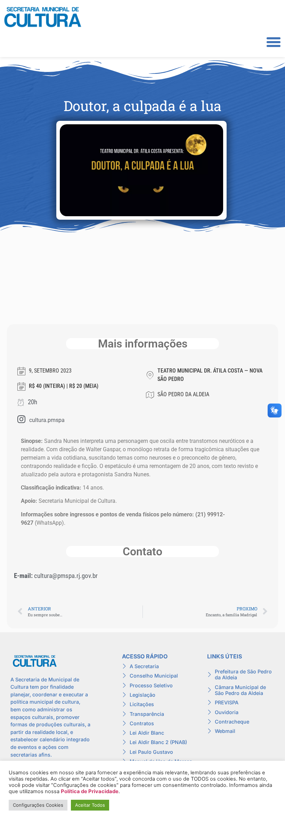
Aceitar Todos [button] (90, 805)
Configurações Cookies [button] (38, 805)
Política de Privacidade (90, 791)
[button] (273, 42)
